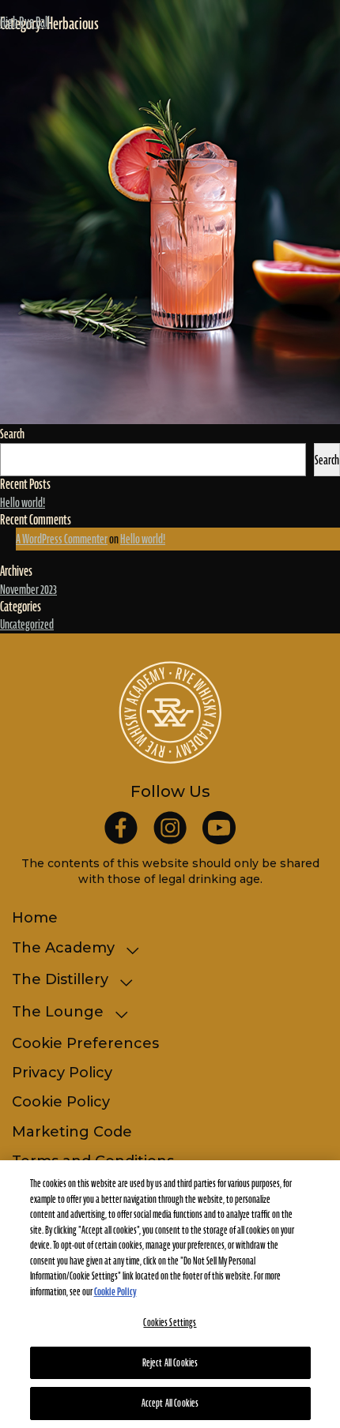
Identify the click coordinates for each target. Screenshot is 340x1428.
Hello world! (22, 502)
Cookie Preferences (85, 1043)
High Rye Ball (25, 22)
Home (35, 917)
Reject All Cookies (170, 1363)
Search (12, 433)
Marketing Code (72, 1132)
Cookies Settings (169, 1322)
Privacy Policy (62, 1072)
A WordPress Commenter (62, 538)
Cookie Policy (61, 1101)
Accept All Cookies (170, 1403)
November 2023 (28, 589)
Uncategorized (27, 624)
